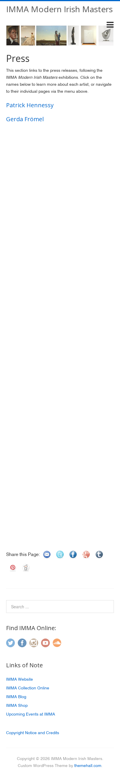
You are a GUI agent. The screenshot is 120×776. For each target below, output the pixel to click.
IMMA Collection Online (27, 688)
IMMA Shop (17, 705)
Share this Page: (23, 554)
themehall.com (87, 765)
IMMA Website (19, 679)
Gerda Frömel (25, 119)
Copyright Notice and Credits (32, 732)
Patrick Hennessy (30, 105)
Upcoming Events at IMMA (30, 714)
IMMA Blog (16, 696)
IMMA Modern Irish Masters (59, 9)
